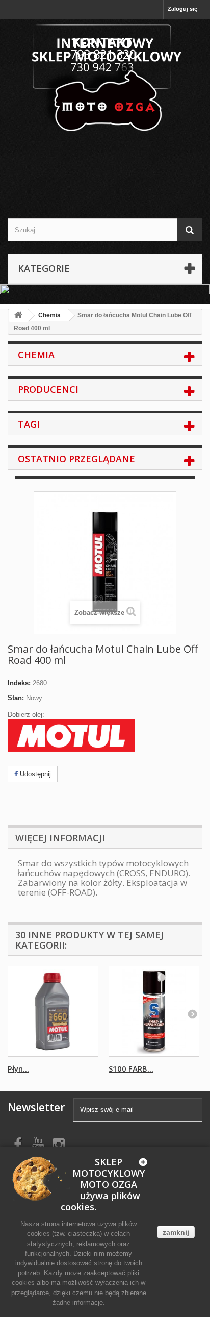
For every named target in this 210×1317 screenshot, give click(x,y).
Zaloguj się (182, 9)
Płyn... (18, 1068)
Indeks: (19, 683)
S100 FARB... (131, 1068)
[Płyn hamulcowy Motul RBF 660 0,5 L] (53, 1011)
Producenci (48, 389)
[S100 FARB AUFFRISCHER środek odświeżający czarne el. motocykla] (154, 1011)
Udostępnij (34, 774)
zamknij (176, 1232)
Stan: (16, 698)
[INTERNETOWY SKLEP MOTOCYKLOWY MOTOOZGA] (105, 79)
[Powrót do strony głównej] (18, 315)
